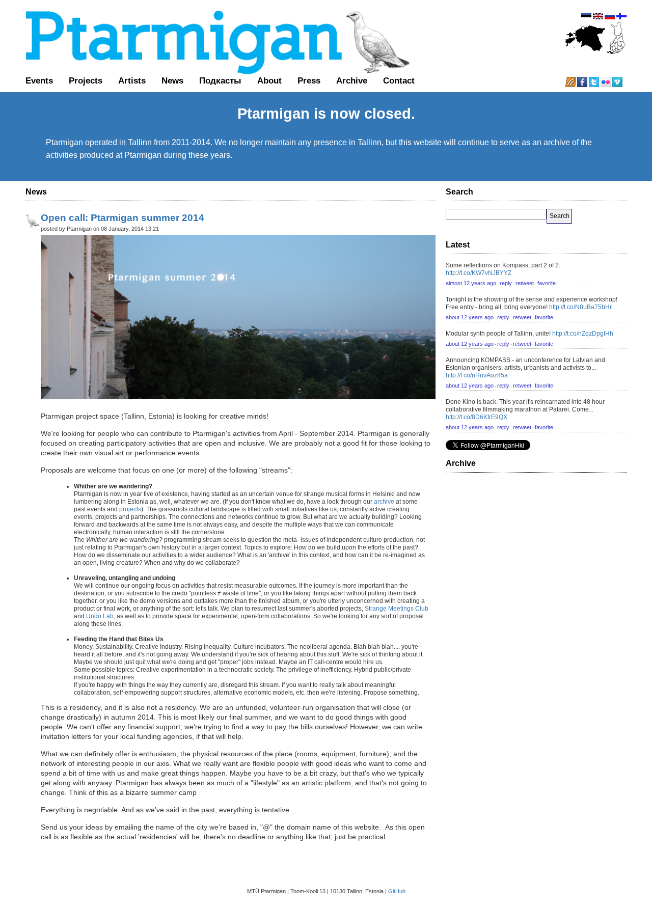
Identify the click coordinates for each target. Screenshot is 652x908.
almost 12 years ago (471, 283)
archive (384, 501)
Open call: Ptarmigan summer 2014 (122, 217)
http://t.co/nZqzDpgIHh (582, 333)
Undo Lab (100, 616)
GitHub (396, 891)
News (172, 80)
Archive (351, 80)
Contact (399, 80)
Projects (85, 80)
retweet (524, 283)
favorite (546, 283)
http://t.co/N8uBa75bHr (580, 307)
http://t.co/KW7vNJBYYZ (478, 273)
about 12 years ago (470, 317)
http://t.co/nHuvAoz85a (477, 375)
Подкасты (220, 80)
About (269, 80)
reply (506, 283)
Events (39, 80)
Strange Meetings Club (396, 608)
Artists (132, 80)
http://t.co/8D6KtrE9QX (476, 417)
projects (130, 509)
